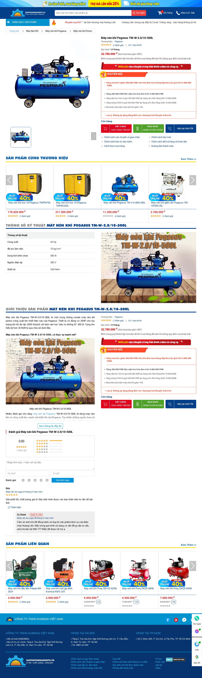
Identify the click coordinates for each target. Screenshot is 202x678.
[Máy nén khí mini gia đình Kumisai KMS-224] (63, 570)
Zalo (197, 650)
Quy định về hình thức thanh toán (128, 665)
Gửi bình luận (62, 480)
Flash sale (160, 662)
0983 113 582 (82, 645)
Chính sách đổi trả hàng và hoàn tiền (169, 141)
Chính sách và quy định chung (85, 659)
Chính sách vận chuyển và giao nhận (122, 137)
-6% (98, 602)
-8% (173, 602)
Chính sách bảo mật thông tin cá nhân (130, 662)
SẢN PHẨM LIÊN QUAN (27, 543)
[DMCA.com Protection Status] (175, 663)
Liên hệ (158, 665)
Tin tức (158, 659)
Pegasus (119, 41)
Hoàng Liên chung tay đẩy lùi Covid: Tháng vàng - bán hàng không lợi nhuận (144, 22)
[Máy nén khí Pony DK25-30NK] (139, 570)
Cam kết (116, 659)
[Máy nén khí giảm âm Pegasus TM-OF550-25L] (172, 185)
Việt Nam (55, 269)
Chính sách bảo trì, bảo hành (118, 141)
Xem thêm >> (188, 159)
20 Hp (53, 242)
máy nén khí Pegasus (44, 413)
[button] (93, 136)
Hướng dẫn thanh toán (162, 146)
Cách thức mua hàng (114, 146)
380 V (53, 262)
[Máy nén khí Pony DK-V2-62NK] (101, 570)
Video (157, 668)
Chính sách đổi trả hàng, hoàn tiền (86, 668)
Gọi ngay (197, 624)
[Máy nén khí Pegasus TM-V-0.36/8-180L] (125, 185)
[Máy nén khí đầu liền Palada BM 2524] (25, 570)
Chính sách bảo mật (161, 137)
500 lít (53, 255)
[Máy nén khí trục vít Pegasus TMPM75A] (30, 185)
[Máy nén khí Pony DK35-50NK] (177, 570)
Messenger (197, 637)
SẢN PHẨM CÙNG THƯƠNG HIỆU (37, 158)
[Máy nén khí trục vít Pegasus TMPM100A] (77, 185)
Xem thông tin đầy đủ (50, 426)
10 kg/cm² (55, 248)
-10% (136, 602)
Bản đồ (197, 663)
